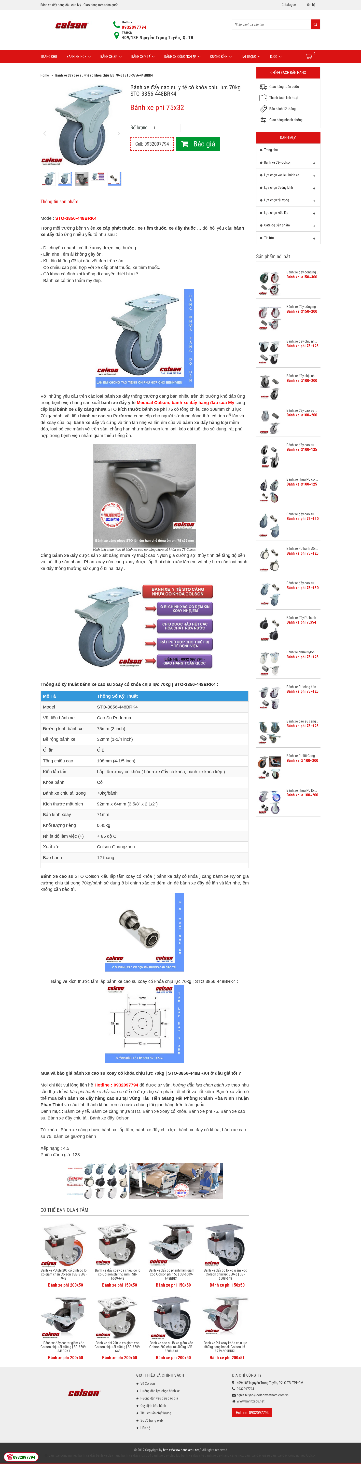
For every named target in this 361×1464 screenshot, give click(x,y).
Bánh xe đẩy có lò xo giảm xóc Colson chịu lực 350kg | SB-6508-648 (225, 1274)
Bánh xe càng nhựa (80, 1129)
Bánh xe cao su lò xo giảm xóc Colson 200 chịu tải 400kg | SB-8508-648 (171, 1347)
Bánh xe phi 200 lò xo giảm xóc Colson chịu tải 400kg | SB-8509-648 (118, 1347)
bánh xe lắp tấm (117, 1129)
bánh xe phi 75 (157, 409)
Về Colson (147, 1383)
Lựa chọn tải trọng (276, 200)
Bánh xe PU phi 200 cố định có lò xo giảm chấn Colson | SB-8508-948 (64, 1274)
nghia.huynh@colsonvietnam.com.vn (263, 1395)
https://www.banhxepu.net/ (182, 1450)
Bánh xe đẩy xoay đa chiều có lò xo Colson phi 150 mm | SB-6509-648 (117, 1274)
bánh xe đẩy (86, 1455)
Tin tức (269, 238)
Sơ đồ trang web (151, 1420)
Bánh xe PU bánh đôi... (302, 548)
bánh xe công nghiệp (63, 1455)
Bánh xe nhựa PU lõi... (302, 790)
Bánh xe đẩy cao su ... (302, 410)
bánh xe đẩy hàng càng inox (224, 1455)
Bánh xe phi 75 (203, 1111)
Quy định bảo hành (153, 1406)
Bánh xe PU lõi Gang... (302, 756)
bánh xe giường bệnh (75, 1136)
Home (45, 75)
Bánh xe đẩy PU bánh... (302, 617)
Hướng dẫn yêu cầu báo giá (159, 1398)
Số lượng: (139, 127)
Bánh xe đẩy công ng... (302, 272)
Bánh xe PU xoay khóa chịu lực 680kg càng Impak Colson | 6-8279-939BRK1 (225, 1347)
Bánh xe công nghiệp (180, 57)
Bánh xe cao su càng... (302, 721)
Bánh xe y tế (140, 57)
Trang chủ (49, 57)
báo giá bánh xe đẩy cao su (97, 1091)
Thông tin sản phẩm (59, 202)
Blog (273, 57)
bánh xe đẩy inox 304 (136, 1455)
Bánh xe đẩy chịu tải (67, 1118)
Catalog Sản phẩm (277, 225)
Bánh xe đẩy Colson (109, 1118)
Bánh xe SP (108, 57)
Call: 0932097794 (152, 144)
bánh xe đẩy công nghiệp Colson (293, 1455)
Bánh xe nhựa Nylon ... (302, 652)
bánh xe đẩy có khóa (199, 1129)
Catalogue (289, 5)
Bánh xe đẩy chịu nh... (302, 341)
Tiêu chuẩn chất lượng (155, 1413)
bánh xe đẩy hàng (108, 1455)
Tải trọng (248, 57)
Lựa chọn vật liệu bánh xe (281, 175)
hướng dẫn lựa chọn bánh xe (201, 1085)
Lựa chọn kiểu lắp (276, 213)
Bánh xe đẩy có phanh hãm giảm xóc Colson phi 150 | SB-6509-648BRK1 (171, 1274)
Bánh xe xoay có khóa (164, 1111)
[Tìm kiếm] (315, 24)
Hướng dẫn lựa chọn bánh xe (160, 1391)
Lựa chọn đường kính (278, 187)
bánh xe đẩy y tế (118, 402)
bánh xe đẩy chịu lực (156, 1129)
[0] (309, 56)
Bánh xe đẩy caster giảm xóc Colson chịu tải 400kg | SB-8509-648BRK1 (64, 1347)
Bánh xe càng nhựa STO (115, 1111)
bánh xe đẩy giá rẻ (257, 1455)
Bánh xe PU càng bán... (302, 687)
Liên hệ (311, 5)
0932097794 (134, 27)
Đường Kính (218, 57)
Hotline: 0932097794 (252, 1412)
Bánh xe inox (76, 57)
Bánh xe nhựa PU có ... (302, 479)
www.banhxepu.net (250, 1401)
